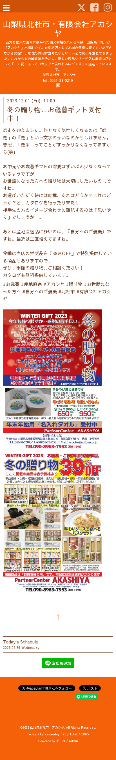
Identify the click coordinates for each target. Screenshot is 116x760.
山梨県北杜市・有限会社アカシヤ (58, 28)
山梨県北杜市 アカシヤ (47, 727)
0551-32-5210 (61, 80)
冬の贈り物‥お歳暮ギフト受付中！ (54, 114)
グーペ (60, 741)
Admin (73, 741)
